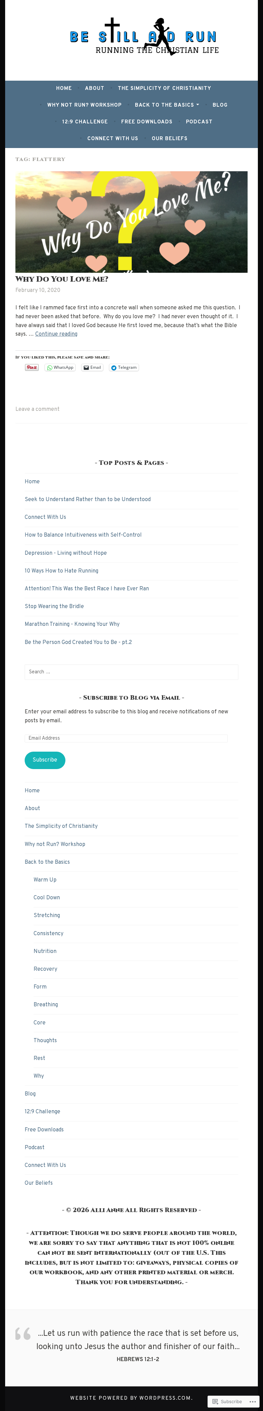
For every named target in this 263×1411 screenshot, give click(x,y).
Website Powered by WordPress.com (130, 1398)
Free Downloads (147, 122)
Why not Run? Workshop (84, 105)
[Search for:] (131, 672)
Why (39, 1076)
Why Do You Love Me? (61, 279)
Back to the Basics (164, 105)
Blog (220, 105)
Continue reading (56, 334)
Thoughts (45, 1040)
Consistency (48, 933)
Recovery (45, 969)
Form (40, 987)
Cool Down (47, 898)
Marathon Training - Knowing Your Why (72, 624)
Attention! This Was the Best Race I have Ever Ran (87, 589)
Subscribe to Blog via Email (131, 698)
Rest (39, 1058)
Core (40, 1023)
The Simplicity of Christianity (164, 88)
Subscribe (45, 760)
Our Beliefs (170, 139)
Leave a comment (37, 409)
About (94, 88)
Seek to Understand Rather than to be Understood (88, 499)
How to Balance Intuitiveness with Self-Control (83, 535)
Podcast (199, 122)
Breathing (46, 1005)
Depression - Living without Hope (66, 553)
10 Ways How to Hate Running (61, 571)
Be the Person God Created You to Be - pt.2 (78, 642)
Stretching (47, 915)
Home (64, 88)
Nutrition (45, 951)
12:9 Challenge (85, 122)
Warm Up (45, 880)
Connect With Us (112, 139)
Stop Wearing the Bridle (54, 606)
